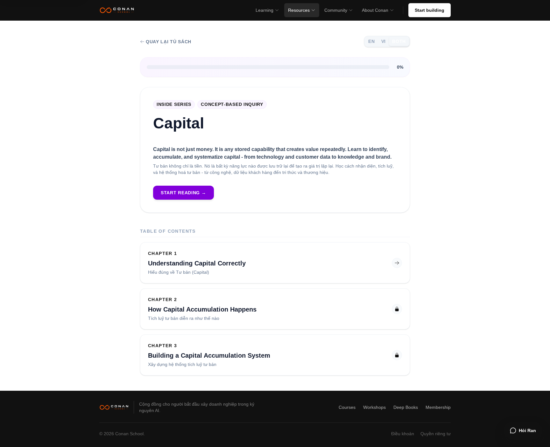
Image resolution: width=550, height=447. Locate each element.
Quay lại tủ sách (168, 41)
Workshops (374, 407)
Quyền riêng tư (435, 433)
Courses (347, 407)
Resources (299, 10)
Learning (264, 10)
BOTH (399, 41)
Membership (438, 407)
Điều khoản (402, 433)
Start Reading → (183, 192)
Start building (429, 10)
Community (335, 10)
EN (371, 41)
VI (383, 41)
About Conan (375, 10)
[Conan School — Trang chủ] (116, 10)
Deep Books (405, 407)
